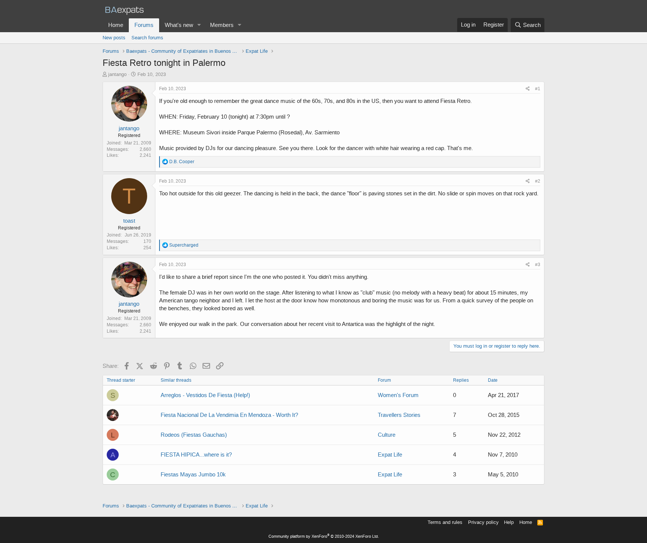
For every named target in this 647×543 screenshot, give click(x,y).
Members (222, 25)
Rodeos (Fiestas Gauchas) (194, 435)
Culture (386, 435)
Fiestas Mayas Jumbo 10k (193, 474)
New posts (114, 37)
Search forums (147, 37)
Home (115, 25)
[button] (199, 25)
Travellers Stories (399, 415)
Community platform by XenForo (323, 536)
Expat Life (390, 454)
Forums (144, 25)
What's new (179, 25)
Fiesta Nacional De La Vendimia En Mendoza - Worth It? (229, 415)
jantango (117, 74)
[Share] (527, 89)
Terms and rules (445, 522)
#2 (537, 181)
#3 (537, 265)
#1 (537, 89)
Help (509, 522)
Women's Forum (398, 395)
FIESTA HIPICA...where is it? (196, 454)
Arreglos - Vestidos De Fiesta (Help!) (205, 395)
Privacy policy (483, 522)
